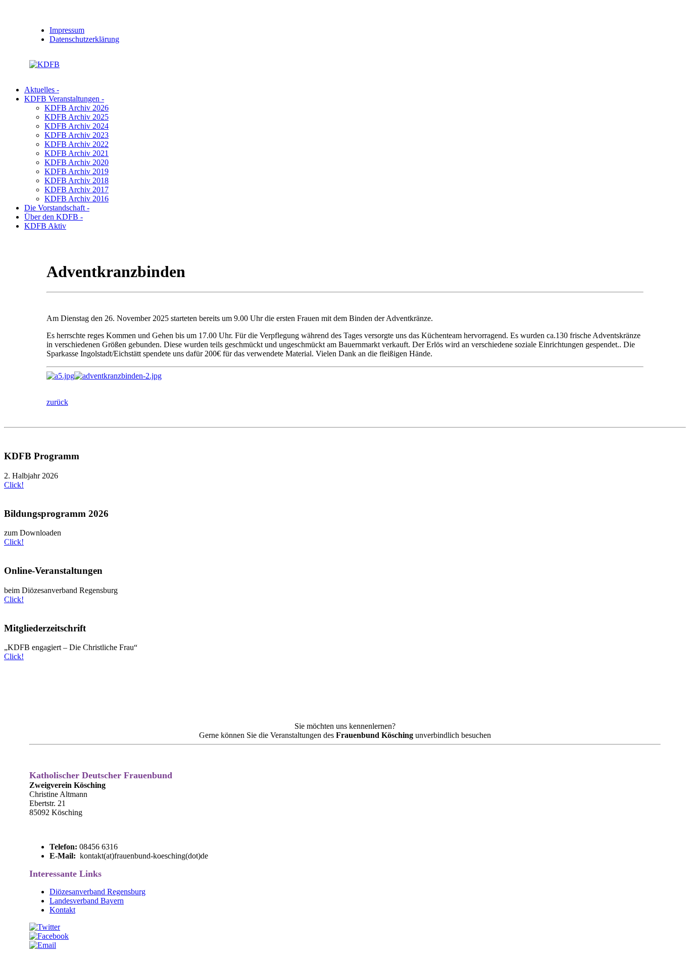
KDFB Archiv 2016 (76, 198)
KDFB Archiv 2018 (76, 180)
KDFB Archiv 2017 (76, 189)
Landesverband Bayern (87, 900)
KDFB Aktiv (45, 226)
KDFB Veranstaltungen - (64, 98)
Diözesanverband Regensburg (97, 891)
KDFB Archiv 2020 (76, 162)
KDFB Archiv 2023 (76, 135)
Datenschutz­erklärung (84, 39)
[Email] (42, 945)
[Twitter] (44, 927)
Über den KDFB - (53, 216)
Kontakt (62, 909)
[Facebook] (49, 936)
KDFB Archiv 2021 (76, 153)
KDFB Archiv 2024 (76, 126)
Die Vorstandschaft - (56, 207)
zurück (57, 402)
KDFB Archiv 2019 (76, 171)
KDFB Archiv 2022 (76, 144)
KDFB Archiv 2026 (76, 107)
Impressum (67, 30)
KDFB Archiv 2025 (76, 117)
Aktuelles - (41, 89)
